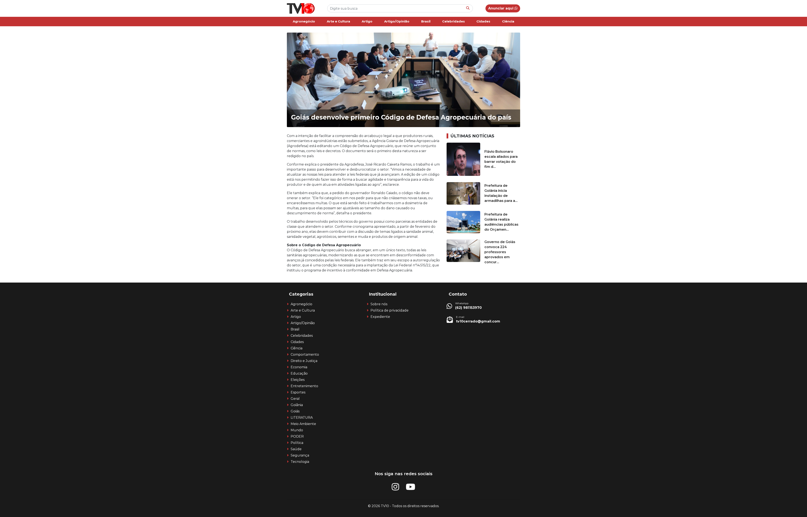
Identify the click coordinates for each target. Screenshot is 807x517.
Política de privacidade (390, 310)
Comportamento (305, 355)
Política (297, 443)
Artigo (367, 21)
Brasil (425, 21)
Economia (299, 367)
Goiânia (297, 405)
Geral (295, 399)
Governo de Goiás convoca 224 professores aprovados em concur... (499, 252)
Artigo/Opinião (396, 21)
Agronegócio (304, 21)
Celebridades (453, 21)
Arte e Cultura (338, 21)
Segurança (300, 455)
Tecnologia (300, 462)
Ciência (508, 21)
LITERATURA (302, 418)
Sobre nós (379, 304)
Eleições (298, 380)
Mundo (297, 430)
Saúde (296, 449)
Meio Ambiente (303, 424)
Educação (299, 373)
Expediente (380, 317)
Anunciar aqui (501, 8)
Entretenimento (304, 386)
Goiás (295, 411)
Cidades (483, 21)
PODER (297, 436)
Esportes (298, 392)
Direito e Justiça (304, 361)
